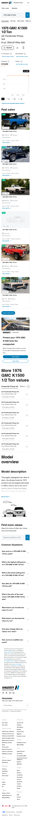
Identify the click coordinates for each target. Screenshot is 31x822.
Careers (19, 779)
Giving (18, 788)
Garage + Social (6, 793)
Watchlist (14, 8)
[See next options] (28, 386)
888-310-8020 (20, 744)
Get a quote (15, 356)
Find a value (5, 8)
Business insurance (7, 749)
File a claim (5, 724)
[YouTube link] (13, 693)
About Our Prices (8, 652)
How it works (5, 775)
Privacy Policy (5, 711)
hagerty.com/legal (16, 664)
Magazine (19, 733)
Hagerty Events (21, 751)
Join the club (20, 722)
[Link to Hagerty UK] (10, 805)
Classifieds (5, 771)
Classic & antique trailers (8, 738)
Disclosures (5, 815)
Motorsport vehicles (7, 742)
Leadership (19, 774)
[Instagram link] (10, 693)
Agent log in (5, 762)
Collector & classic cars (8, 733)
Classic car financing (7, 751)
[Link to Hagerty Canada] (6, 805)
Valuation (19, 724)
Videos (3, 782)
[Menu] (28, 2)
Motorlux (19, 761)
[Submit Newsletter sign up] (27, 705)
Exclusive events (21, 736)
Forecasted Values (9, 660)
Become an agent (6, 760)
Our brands (19, 777)
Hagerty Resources (7, 795)
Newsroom (19, 781)
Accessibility (19, 811)
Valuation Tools (18, 2)
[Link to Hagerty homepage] (10, 688)
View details (5, 142)
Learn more (15, 361)
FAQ (18, 794)
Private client (5, 747)
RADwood (19, 764)
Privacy (19, 797)
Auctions (4, 769)
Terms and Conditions (16, 711)
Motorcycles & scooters (8, 740)
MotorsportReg (5, 797)
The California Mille (21, 755)
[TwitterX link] (6, 693)
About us (19, 772)
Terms (18, 799)
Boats (3, 744)
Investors (19, 786)
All (2, 786)
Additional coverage (7, 753)
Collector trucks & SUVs (8, 735)
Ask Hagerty (20, 727)
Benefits (19, 729)
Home (18, 770)
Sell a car (4, 773)
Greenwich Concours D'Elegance (22, 758)
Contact (19, 783)
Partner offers (20, 731)
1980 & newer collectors (8, 731)
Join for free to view (8, 56)
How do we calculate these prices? (13, 103)
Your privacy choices (10, 811)
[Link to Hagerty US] (3, 805)
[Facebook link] (3, 693)
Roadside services (21, 742)
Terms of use (17, 815)
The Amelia (19, 753)
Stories (4, 784)
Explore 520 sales (8, 313)
